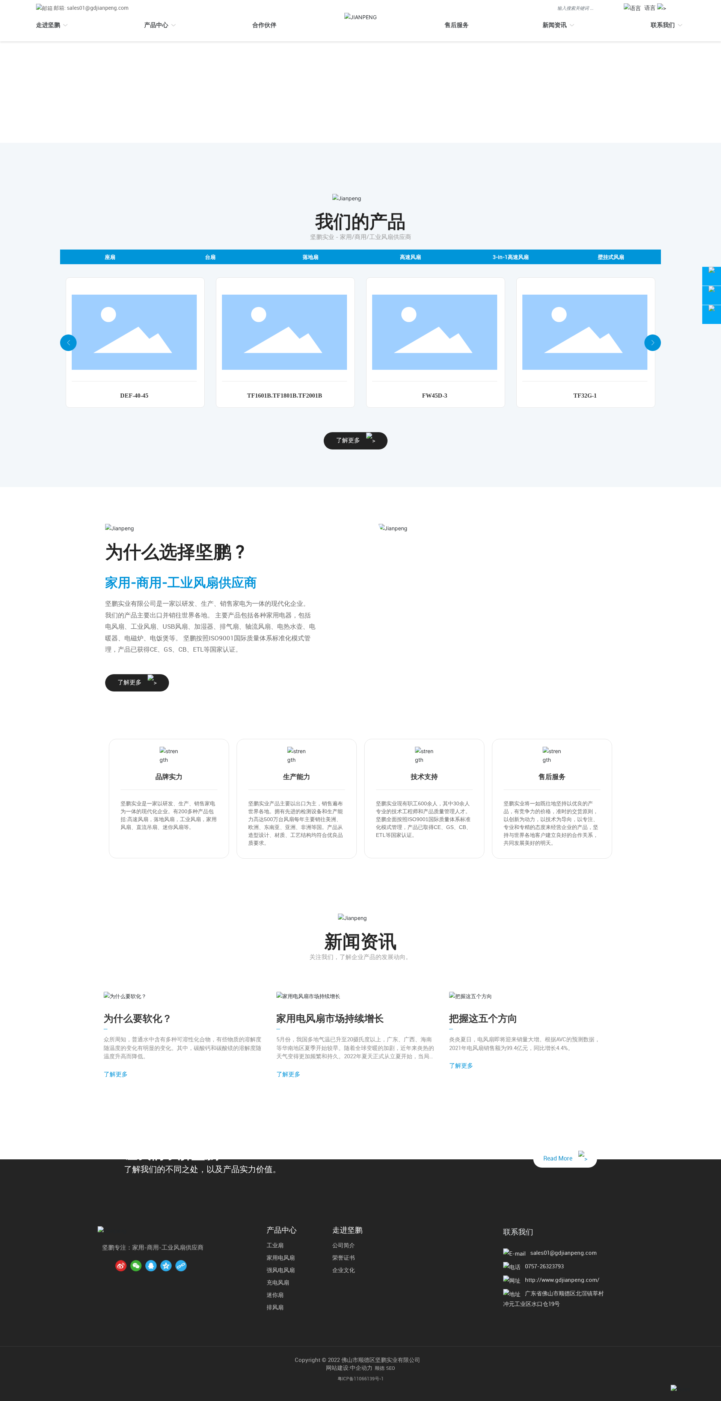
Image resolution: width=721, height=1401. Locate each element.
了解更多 (351, 440)
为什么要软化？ (138, 1018)
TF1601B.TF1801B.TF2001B (284, 395)
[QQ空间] (166, 1265)
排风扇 (275, 1307)
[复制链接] (181, 1265)
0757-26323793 (544, 1266)
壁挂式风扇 (611, 256)
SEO (390, 1368)
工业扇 (275, 1245)
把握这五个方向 (483, 1018)
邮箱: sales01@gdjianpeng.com (91, 7)
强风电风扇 (281, 1270)
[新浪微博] (121, 1265)
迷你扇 (275, 1294)
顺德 (380, 1368)
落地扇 (310, 256)
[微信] (136, 1265)
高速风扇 (410, 256)
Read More (560, 1158)
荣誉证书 (343, 1257)
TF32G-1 (585, 395)
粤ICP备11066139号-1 (361, 1378)
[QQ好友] (151, 1265)
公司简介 (343, 1245)
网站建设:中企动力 (349, 1367)
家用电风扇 (281, 1257)
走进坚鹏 (347, 1230)
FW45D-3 (434, 395)
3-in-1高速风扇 (511, 256)
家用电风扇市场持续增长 (330, 1018)
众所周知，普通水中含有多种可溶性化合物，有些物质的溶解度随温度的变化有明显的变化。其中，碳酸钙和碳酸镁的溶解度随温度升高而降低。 (182, 1047)
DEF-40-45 (134, 395)
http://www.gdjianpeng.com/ (562, 1279)
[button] (68, 342)
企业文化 (343, 1270)
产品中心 (282, 1230)
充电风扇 (278, 1282)
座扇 (110, 256)
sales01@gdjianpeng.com (563, 1252)
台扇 (210, 256)
